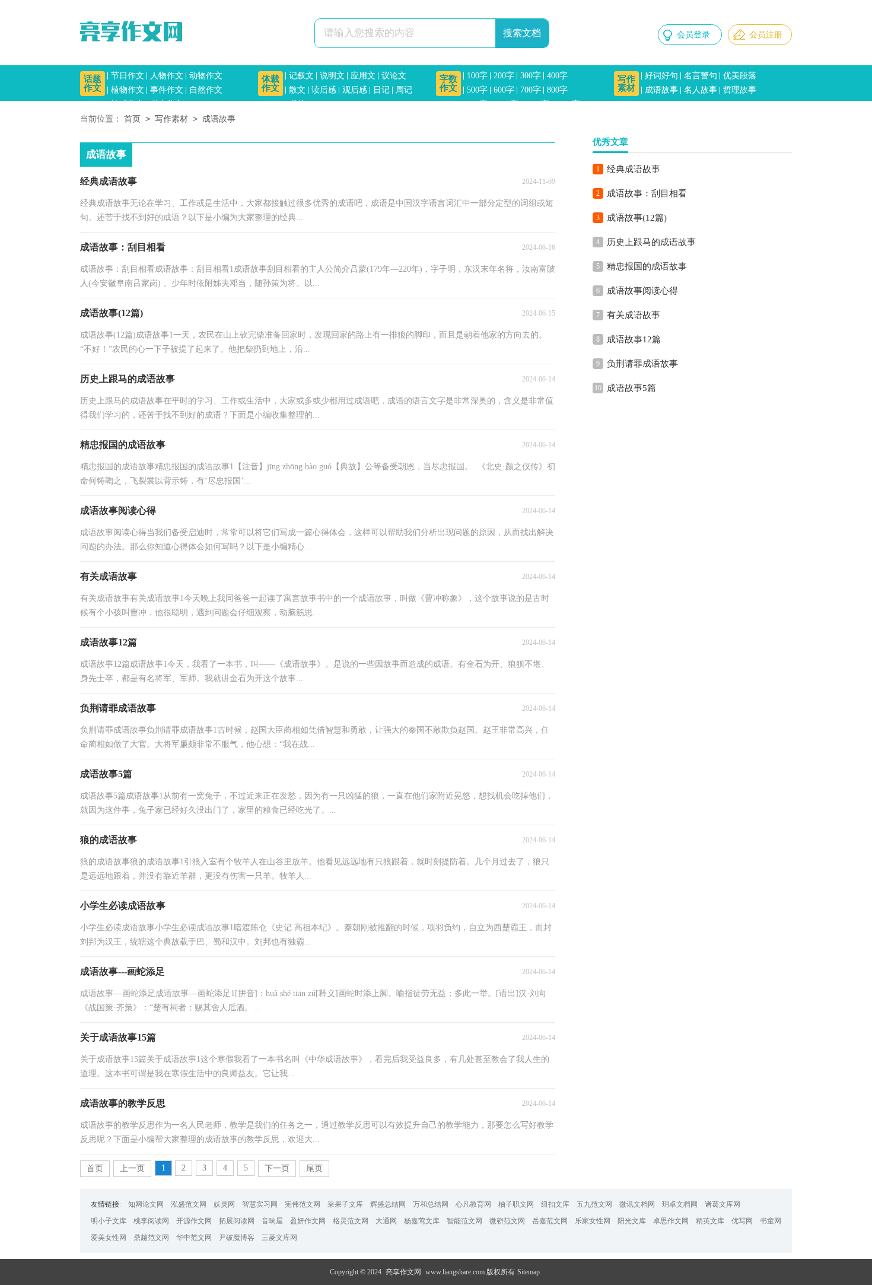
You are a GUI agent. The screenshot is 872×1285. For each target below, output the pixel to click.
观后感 (354, 89)
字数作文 (448, 83)
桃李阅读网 (151, 1221)
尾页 (314, 1168)
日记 (381, 89)
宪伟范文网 (302, 1204)
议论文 (393, 75)
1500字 (567, 104)
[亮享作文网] (133, 32)
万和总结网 (430, 1204)
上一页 (132, 1168)
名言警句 (700, 75)
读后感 (323, 89)
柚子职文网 (516, 1204)
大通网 (386, 1221)
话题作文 (92, 83)
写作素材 (626, 83)
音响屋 (272, 1221)
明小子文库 (108, 1221)
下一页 (277, 1168)
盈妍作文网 (308, 1221)
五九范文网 (594, 1204)
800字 (557, 89)
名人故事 (700, 89)
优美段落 (739, 75)
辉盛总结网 (388, 1204)
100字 (477, 75)
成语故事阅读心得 (642, 290)
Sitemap (528, 1272)
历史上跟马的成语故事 (651, 242)
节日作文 (127, 75)
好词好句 (661, 75)
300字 (530, 75)
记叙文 (301, 75)
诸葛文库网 (722, 1204)
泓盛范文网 (188, 1204)
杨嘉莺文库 (422, 1221)
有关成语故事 (633, 315)
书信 (297, 104)
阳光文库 (632, 1221)
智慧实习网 (260, 1204)
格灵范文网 (350, 1221)
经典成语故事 (633, 169)
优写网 (742, 1221)
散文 (297, 89)
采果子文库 (345, 1204)
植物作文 (127, 89)
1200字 (536, 104)
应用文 (363, 75)
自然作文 (205, 89)
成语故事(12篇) (637, 217)
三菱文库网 (279, 1237)
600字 (504, 89)
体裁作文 (270, 83)
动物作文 (205, 75)
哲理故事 (739, 89)
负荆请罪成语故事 (642, 363)
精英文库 (710, 1221)
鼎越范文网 (151, 1237)
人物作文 (166, 75)
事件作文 (166, 89)
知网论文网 (146, 1204)
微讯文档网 (637, 1204)
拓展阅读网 (236, 1221)
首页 (132, 118)
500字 (477, 89)
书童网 (770, 1221)
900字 (477, 104)
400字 (557, 75)
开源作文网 (194, 1221)
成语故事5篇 (631, 388)
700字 (530, 89)
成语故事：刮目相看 (647, 193)
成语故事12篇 (634, 339)
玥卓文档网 (680, 1204)
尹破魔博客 (236, 1237)
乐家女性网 (592, 1221)
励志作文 (166, 104)
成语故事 (661, 89)
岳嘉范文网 (550, 1221)
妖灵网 (224, 1204)
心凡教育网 (473, 1204)
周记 (404, 89)
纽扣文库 (555, 1204)
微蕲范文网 (507, 1221)
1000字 (506, 104)
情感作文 (127, 104)
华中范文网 (194, 1237)
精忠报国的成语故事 (647, 266)
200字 (504, 75)
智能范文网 (464, 1221)
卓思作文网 (671, 1221)
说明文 (332, 75)
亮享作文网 (403, 1272)
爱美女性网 (108, 1237)
